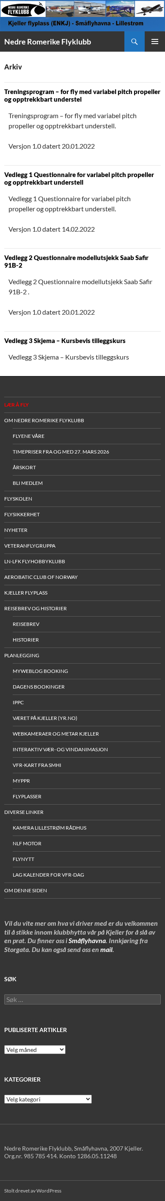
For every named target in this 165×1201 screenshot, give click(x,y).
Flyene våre (28, 436)
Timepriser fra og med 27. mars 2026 (61, 451)
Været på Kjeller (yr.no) (45, 718)
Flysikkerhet (22, 514)
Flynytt (23, 859)
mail (106, 949)
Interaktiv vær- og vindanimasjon (60, 749)
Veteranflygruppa (29, 545)
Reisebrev (26, 624)
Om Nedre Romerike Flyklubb (44, 420)
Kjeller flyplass (25, 592)
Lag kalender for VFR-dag (48, 875)
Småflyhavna (87, 940)
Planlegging (21, 655)
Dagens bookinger (39, 687)
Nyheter (16, 530)
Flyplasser (27, 796)
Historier (26, 639)
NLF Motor (27, 843)
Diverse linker (24, 812)
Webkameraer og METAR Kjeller (56, 734)
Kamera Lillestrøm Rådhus (49, 828)
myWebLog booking (40, 671)
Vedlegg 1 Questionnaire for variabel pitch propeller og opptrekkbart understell (79, 178)
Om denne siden (25, 890)
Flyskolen (18, 498)
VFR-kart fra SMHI (37, 765)
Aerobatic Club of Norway (41, 577)
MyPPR (21, 781)
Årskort (24, 467)
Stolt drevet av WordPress (32, 1190)
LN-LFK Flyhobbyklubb (34, 561)
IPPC (18, 702)
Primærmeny (155, 41)
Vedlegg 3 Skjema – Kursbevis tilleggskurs (65, 340)
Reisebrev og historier (35, 608)
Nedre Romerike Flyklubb (47, 41)
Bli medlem (28, 483)
